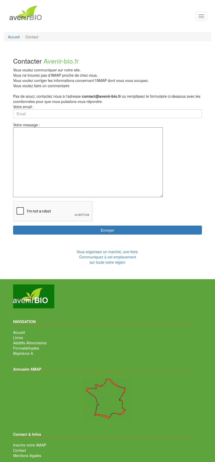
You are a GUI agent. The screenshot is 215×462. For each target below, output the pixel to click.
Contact (19, 450)
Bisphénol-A (23, 353)
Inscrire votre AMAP (29, 445)
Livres (18, 337)
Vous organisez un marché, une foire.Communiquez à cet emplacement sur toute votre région (108, 257)
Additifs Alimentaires (30, 342)
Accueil (19, 332)
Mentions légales (27, 455)
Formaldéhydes (26, 348)
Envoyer (107, 230)
